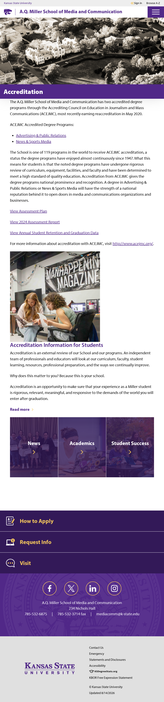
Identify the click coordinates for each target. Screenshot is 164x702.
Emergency (96, 654)
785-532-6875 (36, 613)
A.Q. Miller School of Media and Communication (71, 11)
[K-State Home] (8, 12)
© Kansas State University (106, 687)
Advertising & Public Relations (41, 135)
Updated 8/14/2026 (102, 693)
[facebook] (50, 588)
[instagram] (114, 588)
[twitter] (71, 588)
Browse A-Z (153, 3)
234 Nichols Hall (82, 608)
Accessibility (97, 666)
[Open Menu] (156, 12)
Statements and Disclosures (107, 660)
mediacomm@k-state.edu (117, 613)
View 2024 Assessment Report (35, 222)
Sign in (138, 3)
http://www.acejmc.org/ (133, 243)
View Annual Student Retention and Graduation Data (54, 232)
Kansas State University (18, 3)
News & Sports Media (33, 141)
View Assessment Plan (28, 211)
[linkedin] (93, 588)
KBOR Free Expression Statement (110, 678)
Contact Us (96, 648)
